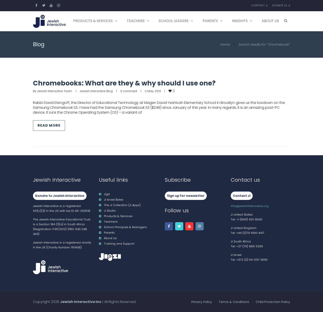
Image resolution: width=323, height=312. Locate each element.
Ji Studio (110, 211)
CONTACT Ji (259, 5)
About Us (270, 20)
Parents (210, 20)
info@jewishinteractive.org (250, 206)
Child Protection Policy (273, 302)
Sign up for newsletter (186, 196)
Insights (240, 20)
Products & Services (93, 20)
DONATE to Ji (281, 5)
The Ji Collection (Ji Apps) (122, 205)
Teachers (136, 20)
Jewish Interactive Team (54, 91)
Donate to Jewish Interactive (59, 196)
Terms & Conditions (234, 302)
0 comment (128, 91)
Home (225, 44)
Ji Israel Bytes (113, 200)
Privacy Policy (201, 302)
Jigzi (107, 194)
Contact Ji (241, 196)
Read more (49, 125)
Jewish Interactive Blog (96, 91)
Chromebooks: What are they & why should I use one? (124, 83)
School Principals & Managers (125, 227)
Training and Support (119, 244)
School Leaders (174, 20)
